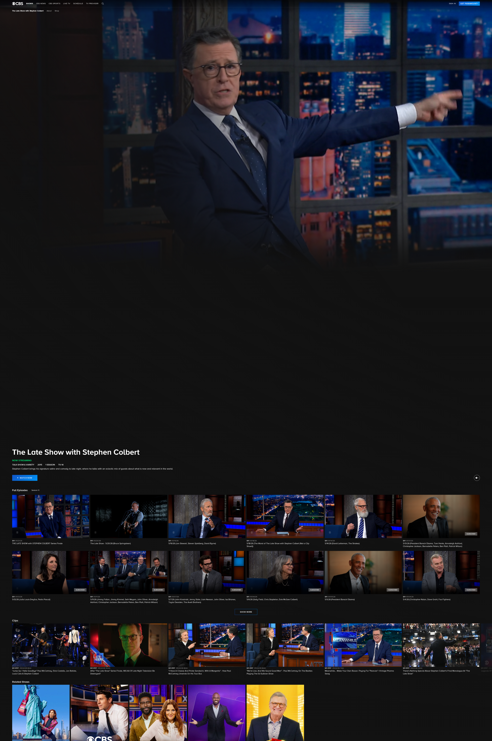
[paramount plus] (17, 3)
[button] (50, 649)
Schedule (78, 3)
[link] (469, 4)
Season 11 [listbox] (35, 490)
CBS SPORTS (54, 3)
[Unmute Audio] (477, 478)
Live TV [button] (66, 3)
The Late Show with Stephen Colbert (28, 11)
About (49, 11)
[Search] (103, 3)
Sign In (452, 3)
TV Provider (92, 3)
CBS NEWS (41, 3)
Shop (57, 11)
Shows (29, 3)
